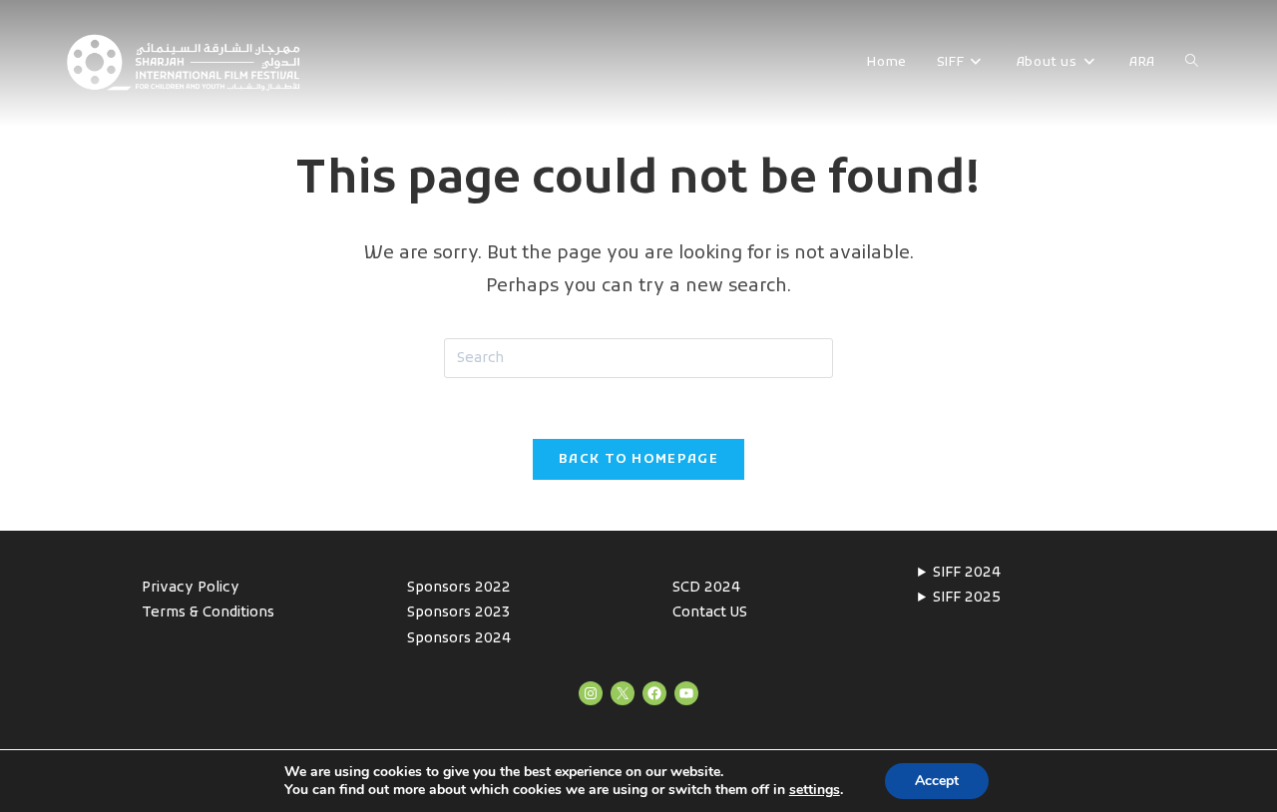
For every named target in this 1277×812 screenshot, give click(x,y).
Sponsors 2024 (459, 638)
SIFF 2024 (967, 573)
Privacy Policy (190, 588)
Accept (937, 780)
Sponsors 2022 (459, 588)
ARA (1142, 62)
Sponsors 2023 (459, 613)
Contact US (709, 613)
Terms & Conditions (208, 613)
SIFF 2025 (967, 598)
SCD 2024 (706, 588)
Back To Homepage (638, 459)
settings (814, 790)
